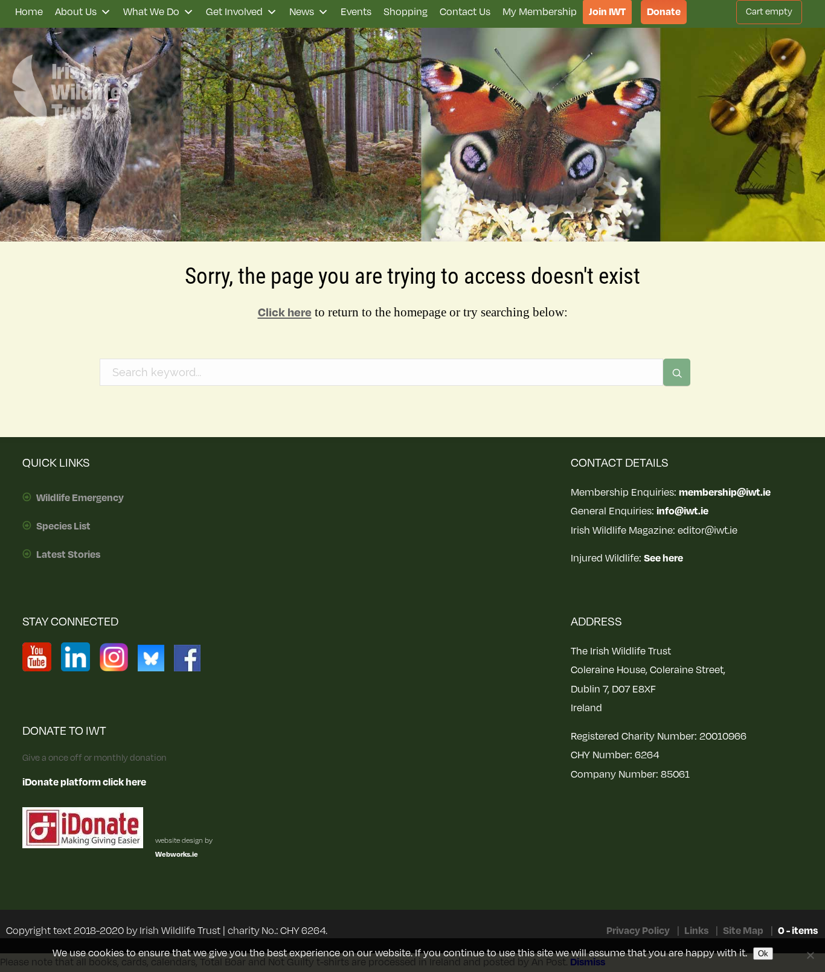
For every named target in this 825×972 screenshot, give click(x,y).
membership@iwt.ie (725, 492)
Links (696, 931)
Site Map (743, 931)
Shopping (406, 12)
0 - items (798, 931)
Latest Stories (68, 555)
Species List (63, 526)
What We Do (151, 12)
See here (663, 558)
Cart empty (769, 11)
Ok (763, 953)
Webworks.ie (176, 854)
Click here (285, 312)
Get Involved (234, 12)
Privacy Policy (638, 931)
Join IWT (607, 12)
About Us (76, 12)
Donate (664, 12)
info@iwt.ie (682, 511)
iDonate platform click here (84, 782)
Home (29, 12)
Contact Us (465, 12)
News (301, 12)
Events (356, 12)
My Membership (539, 12)
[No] (810, 955)
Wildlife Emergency (80, 498)
